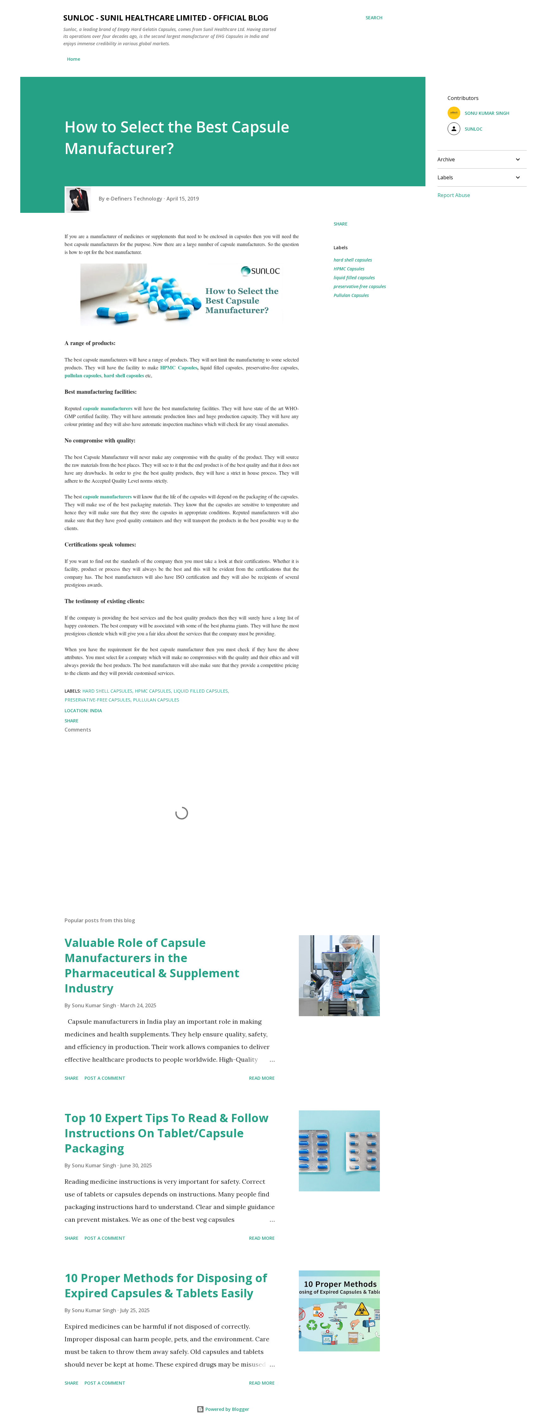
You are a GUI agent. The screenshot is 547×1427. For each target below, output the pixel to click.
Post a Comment (105, 1078)
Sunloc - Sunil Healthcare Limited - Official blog (165, 17)
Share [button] (341, 224)
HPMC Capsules (178, 367)
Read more (262, 1078)
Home (73, 59)
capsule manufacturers (107, 408)
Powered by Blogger (226, 1409)
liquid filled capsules (354, 278)
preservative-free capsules (360, 286)
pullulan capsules (83, 375)
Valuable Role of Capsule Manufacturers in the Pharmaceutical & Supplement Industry (152, 965)
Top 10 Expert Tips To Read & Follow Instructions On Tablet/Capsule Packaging (166, 1133)
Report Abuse (453, 195)
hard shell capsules (124, 375)
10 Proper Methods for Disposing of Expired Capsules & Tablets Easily (166, 1285)
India (96, 710)
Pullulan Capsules (351, 295)
